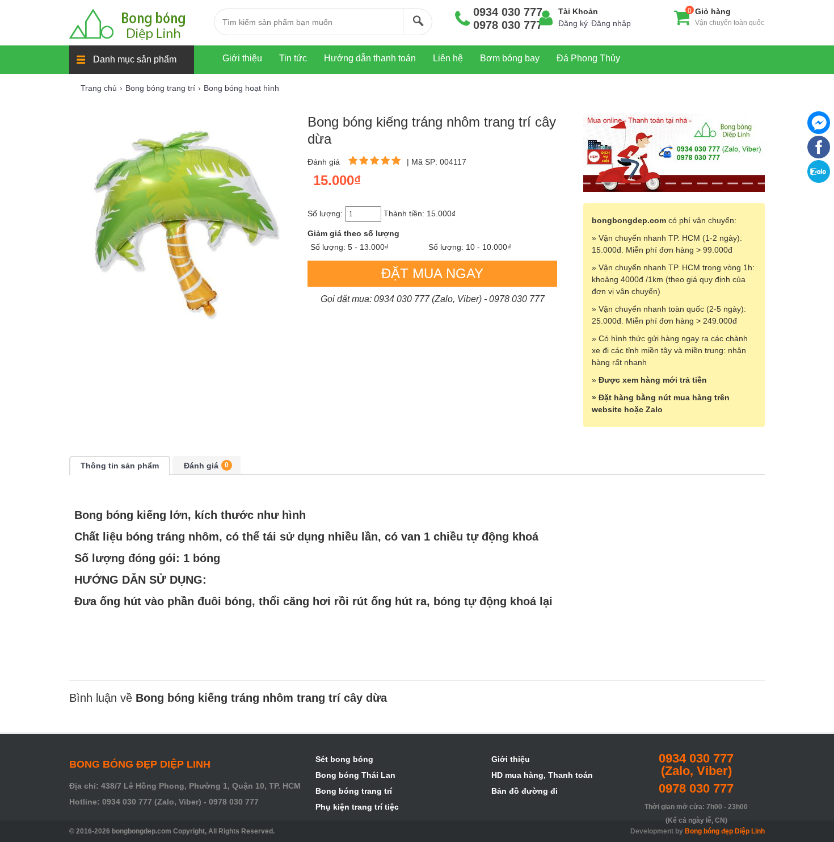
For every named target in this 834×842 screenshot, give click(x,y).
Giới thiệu (510, 759)
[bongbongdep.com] (136, 24)
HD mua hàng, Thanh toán (542, 775)
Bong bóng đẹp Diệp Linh (725, 831)
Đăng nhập (611, 23)
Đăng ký (573, 23)
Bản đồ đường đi (524, 790)
